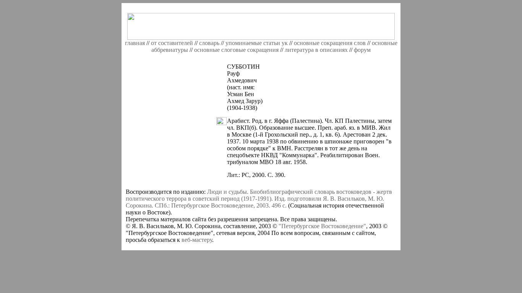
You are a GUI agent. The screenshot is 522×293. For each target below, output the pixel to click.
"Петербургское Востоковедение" (322, 226)
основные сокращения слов (330, 43)
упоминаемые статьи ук (256, 43)
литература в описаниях (316, 50)
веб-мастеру (197, 240)
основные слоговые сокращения (236, 50)
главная (135, 43)
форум (362, 50)
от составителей (173, 43)
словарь (209, 43)
